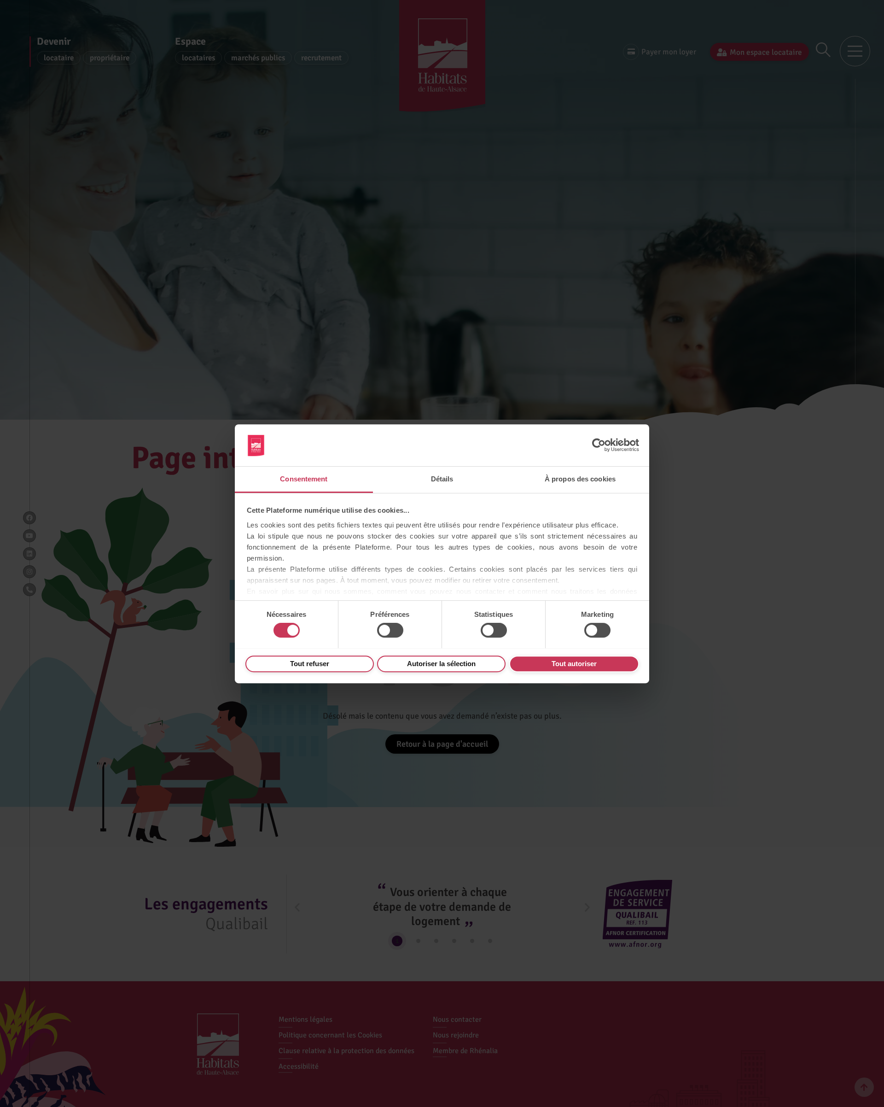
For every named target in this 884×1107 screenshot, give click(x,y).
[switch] (390, 630)
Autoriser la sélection (441, 663)
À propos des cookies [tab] (580, 479)
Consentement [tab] (303, 479)
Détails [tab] (442, 479)
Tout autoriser (574, 663)
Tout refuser (309, 663)
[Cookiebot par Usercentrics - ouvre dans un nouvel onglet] (598, 445)
